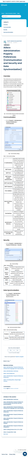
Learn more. (22, 1)
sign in (8, 388)
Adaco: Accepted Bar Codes (10, 432)
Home (3, 13)
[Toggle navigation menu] (25, 5)
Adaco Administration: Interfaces (11, 371)
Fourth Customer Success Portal (14, 41)
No (17, 350)
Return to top (7, 361)
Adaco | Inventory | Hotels (10, 13)
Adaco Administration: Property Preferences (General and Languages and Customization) (14, 407)
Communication (7, 27)
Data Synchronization (8, 32)
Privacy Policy (12, 454)
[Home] (4, 5)
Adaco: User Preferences (9, 373)
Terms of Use (4, 454)
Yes (10, 350)
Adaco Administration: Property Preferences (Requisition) (13, 426)
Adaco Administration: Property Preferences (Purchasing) (13, 415)
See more (6, 434)
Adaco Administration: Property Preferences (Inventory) (13, 411)
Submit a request (20, 356)
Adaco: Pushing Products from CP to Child (13, 429)
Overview (6, 24)
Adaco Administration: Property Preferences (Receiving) (13, 419)
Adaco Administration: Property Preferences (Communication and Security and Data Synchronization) (13, 403)
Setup (18, 13)
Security (5, 29)
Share (7, 45)
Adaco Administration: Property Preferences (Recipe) (13, 422)
